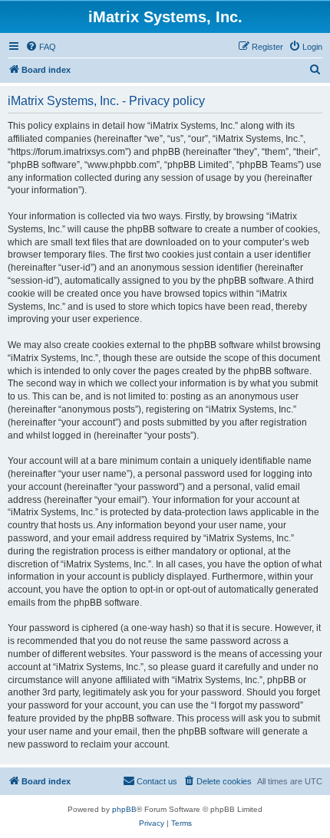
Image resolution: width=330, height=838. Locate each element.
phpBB (124, 809)
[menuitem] (40, 47)
